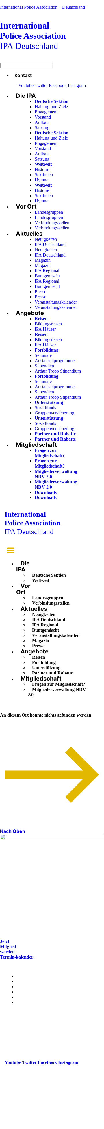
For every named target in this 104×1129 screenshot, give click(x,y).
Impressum (27, 997)
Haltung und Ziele (51, 106)
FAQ (21, 991)
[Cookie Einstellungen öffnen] (43, 1126)
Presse (40, 291)
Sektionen (44, 174)
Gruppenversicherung (54, 412)
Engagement (46, 111)
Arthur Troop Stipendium (58, 370)
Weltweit (40, 580)
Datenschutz (28, 1002)
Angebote (30, 312)
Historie (42, 169)
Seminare (43, 355)
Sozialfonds (45, 407)
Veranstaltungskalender (56, 302)
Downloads (46, 492)
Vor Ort (26, 206)
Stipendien (44, 365)
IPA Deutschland (33, 36)
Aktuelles (29, 233)
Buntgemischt (47, 275)
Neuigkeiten (46, 239)
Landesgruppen (49, 212)
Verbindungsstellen (52, 222)
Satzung (42, 127)
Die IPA (26, 95)
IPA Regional (47, 270)
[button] (9, 551)
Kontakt (23, 75)
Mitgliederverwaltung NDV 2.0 (57, 692)
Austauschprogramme (55, 360)
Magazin (43, 260)
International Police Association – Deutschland (42, 7)
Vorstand (43, 117)
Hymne (41, 179)
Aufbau (42, 122)
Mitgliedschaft (36, 444)
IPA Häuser (45, 329)
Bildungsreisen (48, 323)
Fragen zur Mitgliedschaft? (50, 453)
